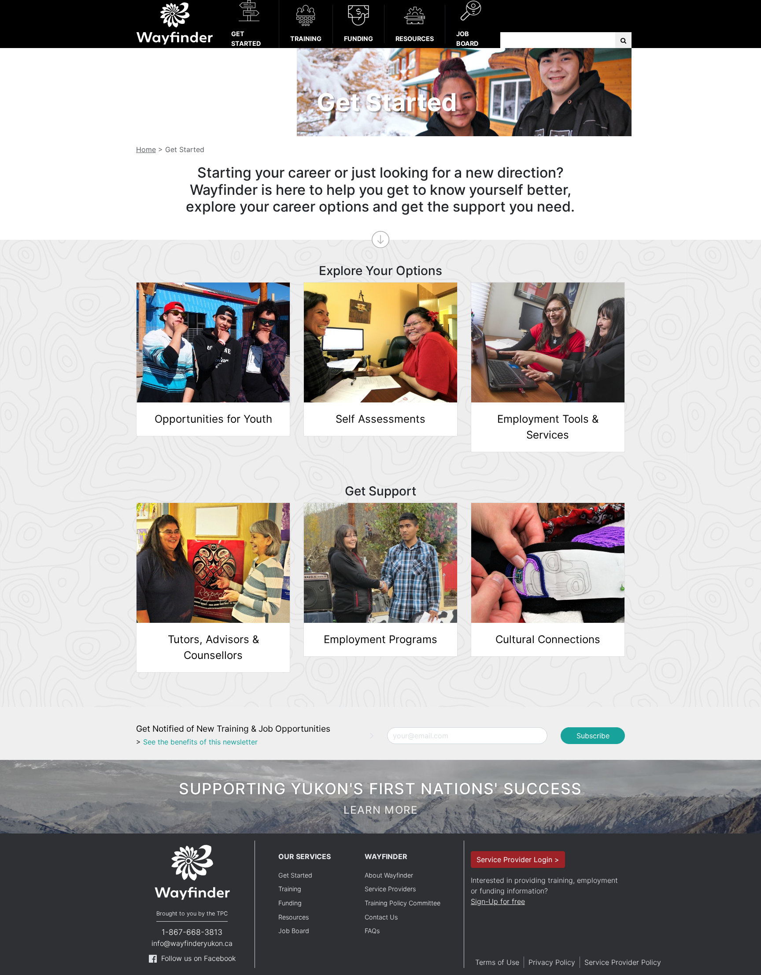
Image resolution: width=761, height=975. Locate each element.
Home (146, 149)
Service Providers (390, 889)
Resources (414, 38)
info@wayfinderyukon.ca (192, 943)
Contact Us (381, 917)
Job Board (467, 38)
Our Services (304, 856)
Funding (358, 38)
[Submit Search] (623, 40)
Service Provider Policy (622, 962)
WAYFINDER (386, 856)
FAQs (372, 930)
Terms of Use (497, 962)
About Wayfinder (389, 875)
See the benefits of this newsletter (200, 741)
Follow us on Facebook (198, 958)
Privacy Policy (551, 962)
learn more (381, 810)
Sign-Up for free (498, 901)
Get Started (246, 38)
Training (305, 38)
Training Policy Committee (402, 903)
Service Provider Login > (518, 859)
